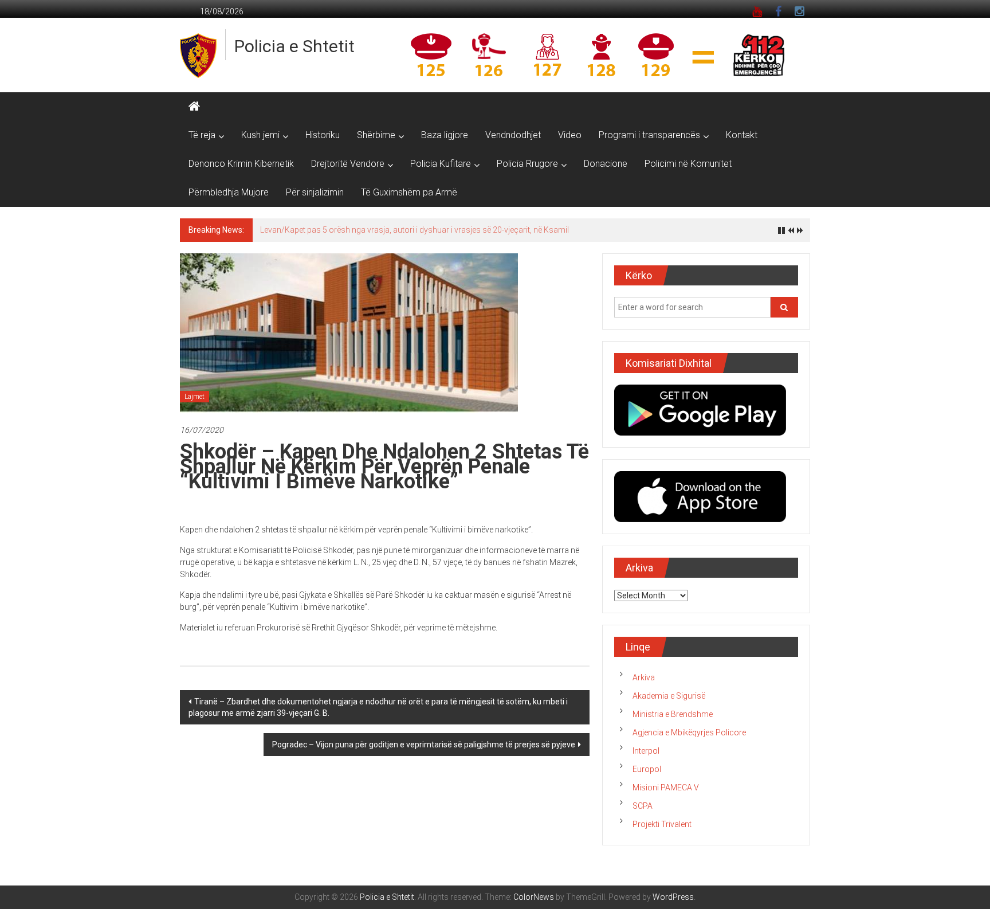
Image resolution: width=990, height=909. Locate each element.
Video (570, 135)
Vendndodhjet (513, 135)
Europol (646, 769)
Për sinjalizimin (315, 192)
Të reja (201, 135)
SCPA (642, 805)
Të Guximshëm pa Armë (409, 192)
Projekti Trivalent (662, 824)
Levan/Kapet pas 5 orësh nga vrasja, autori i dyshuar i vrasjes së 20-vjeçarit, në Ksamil (414, 229)
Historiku (322, 135)
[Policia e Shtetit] (194, 106)
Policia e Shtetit (294, 46)
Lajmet (194, 397)
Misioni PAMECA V (665, 787)
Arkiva (643, 677)
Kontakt (741, 135)
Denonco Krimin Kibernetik (241, 163)
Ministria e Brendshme (672, 714)
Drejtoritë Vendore (347, 163)
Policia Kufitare (440, 163)
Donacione (605, 163)
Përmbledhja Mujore (228, 192)
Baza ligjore (444, 135)
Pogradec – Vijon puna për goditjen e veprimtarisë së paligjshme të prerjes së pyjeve (423, 744)
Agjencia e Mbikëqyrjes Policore (689, 732)
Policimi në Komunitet (688, 163)
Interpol (645, 750)
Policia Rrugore (527, 163)
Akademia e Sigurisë (668, 695)
